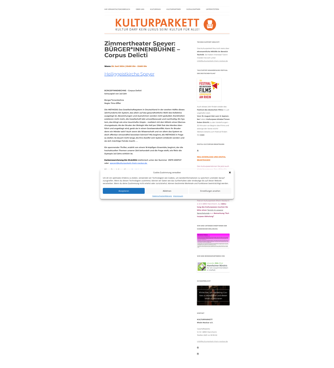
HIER (202, 135)
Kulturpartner (173, 9)
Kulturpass (155, 9)
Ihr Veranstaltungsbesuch (117, 9)
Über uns (140, 9)
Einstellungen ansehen (210, 191)
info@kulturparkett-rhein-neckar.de (212, 61)
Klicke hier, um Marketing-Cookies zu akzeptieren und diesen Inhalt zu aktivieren (213, 295)
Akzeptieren (123, 191)
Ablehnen (167, 191)
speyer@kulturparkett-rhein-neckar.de (129, 163)
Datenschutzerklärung (162, 196)
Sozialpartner (193, 9)
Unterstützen (212, 9)
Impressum (178, 196)
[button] (230, 172)
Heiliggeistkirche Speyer (129, 74)
